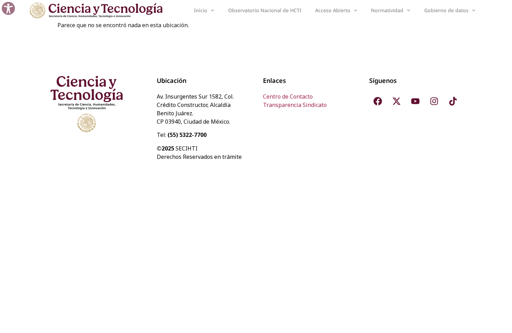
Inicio (200, 10)
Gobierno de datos (446, 10)
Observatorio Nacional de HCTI (264, 10)
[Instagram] (434, 101)
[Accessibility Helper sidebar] (8, 8)
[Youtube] (415, 101)
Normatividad (387, 10)
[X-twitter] (396, 101)
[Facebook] (378, 101)
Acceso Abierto (332, 10)
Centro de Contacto (288, 96)
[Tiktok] (453, 101)
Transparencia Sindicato (295, 105)
